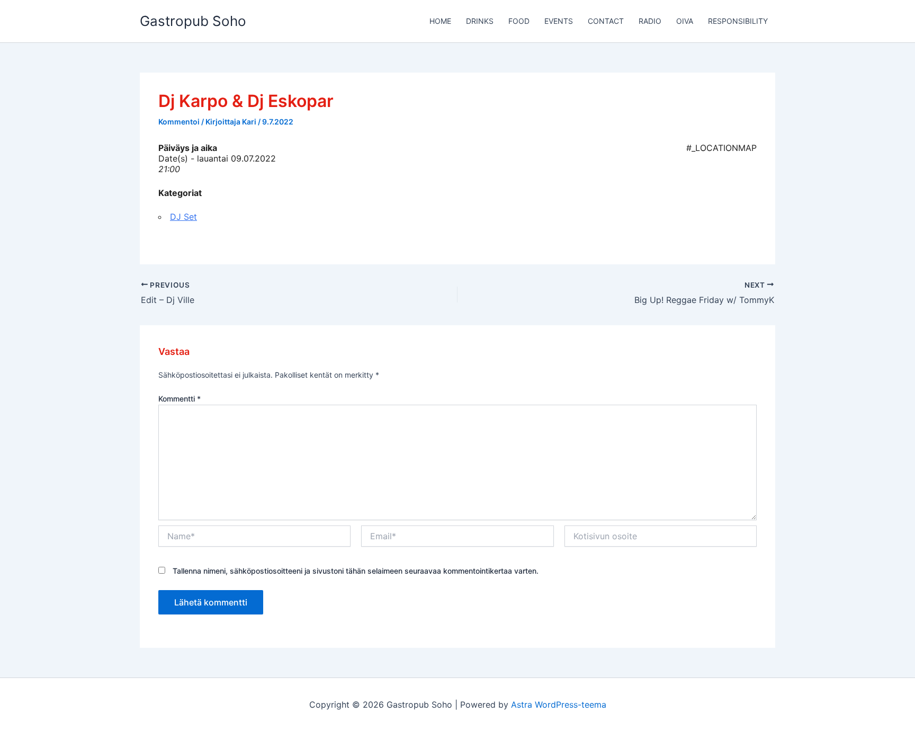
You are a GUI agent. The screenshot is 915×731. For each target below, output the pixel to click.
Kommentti (179, 398)
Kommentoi (179, 121)
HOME (440, 20)
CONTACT (606, 20)
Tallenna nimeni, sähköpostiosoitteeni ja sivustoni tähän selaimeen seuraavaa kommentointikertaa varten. (356, 570)
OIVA (684, 20)
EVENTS (558, 20)
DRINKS (480, 20)
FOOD (519, 20)
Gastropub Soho (193, 21)
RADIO (650, 20)
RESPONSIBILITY (738, 20)
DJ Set (183, 216)
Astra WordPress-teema (558, 704)
